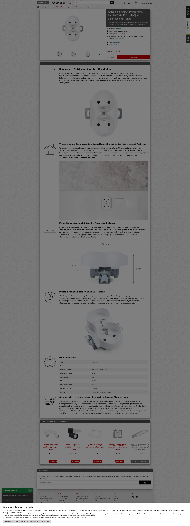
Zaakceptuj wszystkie (11, 521)
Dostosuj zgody (45, 521)
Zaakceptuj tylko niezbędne (29, 521)
